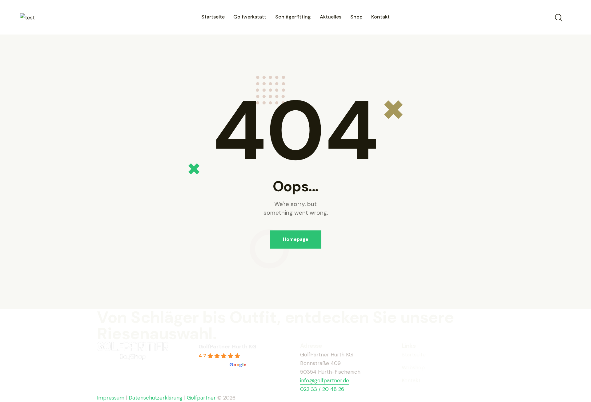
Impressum (110, 397)
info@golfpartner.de (324, 380)
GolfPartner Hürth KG (227, 346)
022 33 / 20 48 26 (322, 389)
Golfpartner (202, 397)
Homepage (295, 239)
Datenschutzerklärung (156, 397)
